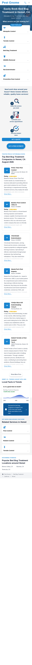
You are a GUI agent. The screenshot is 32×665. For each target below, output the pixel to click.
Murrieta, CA (20, 466)
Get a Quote (16, 139)
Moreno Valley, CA (7, 466)
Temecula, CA (6, 469)
